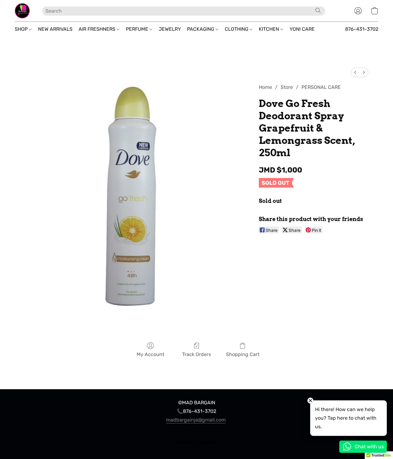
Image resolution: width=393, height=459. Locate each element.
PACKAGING (201, 29)
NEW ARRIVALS (55, 29)
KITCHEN (269, 29)
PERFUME (138, 29)
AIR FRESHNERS (98, 29)
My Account (150, 354)
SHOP (22, 29)
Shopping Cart (242, 354)
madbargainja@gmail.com (196, 420)
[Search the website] (318, 10)
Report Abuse (196, 431)
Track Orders (196, 354)
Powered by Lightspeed (196, 442)
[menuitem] (355, 72)
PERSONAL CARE (321, 87)
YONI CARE (302, 29)
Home (265, 87)
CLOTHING (237, 29)
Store (287, 87)
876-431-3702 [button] (361, 29)
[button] (22, 10)
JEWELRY (170, 29)
